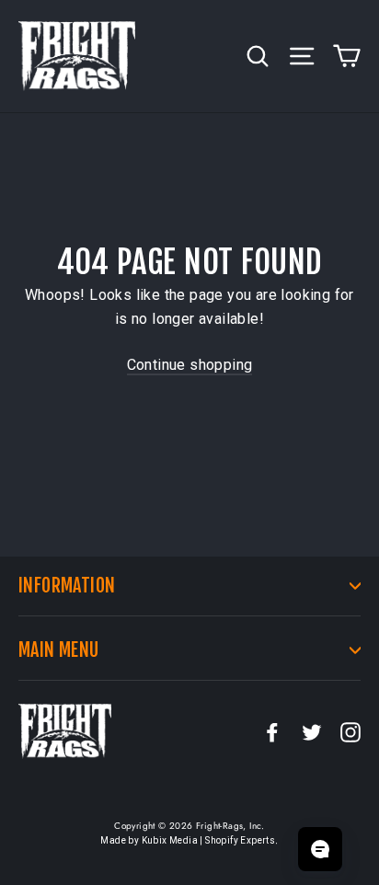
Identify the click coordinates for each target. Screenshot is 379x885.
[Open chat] (320, 849)
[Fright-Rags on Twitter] (312, 731)
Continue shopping (190, 365)
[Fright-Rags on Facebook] (272, 731)
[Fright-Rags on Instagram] (350, 731)
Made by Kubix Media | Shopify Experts (187, 840)
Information (66, 585)
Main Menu (58, 649)
